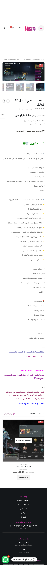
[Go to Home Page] (43, 59)
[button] (4, 28)
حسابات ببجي (34, 124)
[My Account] (20, 28)
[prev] (8, 101)
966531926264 (24, 552)
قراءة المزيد (22, 477)
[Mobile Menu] (41, 28)
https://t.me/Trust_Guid (35, 357)
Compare (19, 131)
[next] (4, 101)
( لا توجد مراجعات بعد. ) (26, 109)
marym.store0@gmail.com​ (23, 545)
